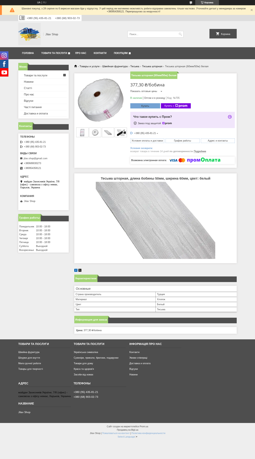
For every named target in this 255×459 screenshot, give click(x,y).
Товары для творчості (30, 369)
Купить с (169, 105)
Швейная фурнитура (115, 66)
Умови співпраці (138, 357)
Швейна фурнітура (28, 352)
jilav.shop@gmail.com (35, 158)
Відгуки (28, 100)
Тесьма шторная (152, 66)
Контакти (100, 53)
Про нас (80, 53)
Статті (28, 88)
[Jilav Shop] (29, 34)
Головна (28, 53)
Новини (28, 81)
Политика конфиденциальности (148, 433)
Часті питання (33, 107)
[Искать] (180, 34)
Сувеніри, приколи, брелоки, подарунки (96, 357)
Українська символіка (86, 352)
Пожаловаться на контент (116, 433)
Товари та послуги (54, 53)
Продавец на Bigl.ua (127, 430)
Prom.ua (144, 426)
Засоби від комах (83, 374)
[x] (79, 271)
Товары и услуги (89, 66)
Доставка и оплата (36, 113)
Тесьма (134, 66)
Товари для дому (83, 363)
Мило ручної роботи (29, 363)
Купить (145, 106)
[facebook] (75, 271)
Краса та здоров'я (84, 369)
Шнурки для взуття (29, 357)
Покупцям (121, 53)
